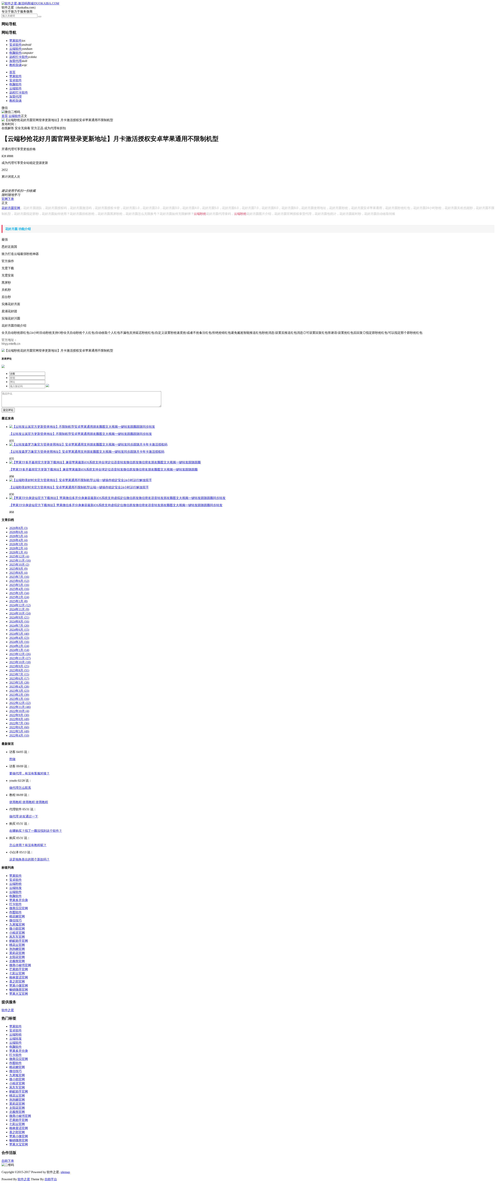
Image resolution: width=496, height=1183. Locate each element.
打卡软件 (15, 904)
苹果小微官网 (18, 985)
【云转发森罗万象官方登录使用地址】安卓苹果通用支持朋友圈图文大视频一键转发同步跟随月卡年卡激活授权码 (86, 451)
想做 (12, 759)
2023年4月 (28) (19, 686)
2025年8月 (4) (18, 572)
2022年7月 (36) (19, 723)
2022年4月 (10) (19, 735)
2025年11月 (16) (20, 560)
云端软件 (15, 48)
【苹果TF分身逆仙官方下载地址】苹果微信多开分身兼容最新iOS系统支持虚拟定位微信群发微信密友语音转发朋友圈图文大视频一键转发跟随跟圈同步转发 (115, 505)
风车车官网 (17, 936)
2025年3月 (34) (19, 593)
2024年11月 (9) (19, 609)
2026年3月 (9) (18, 544)
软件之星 (8, 1010)
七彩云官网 (17, 973)
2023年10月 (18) (20, 662)
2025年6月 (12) (19, 580)
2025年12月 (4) (19, 556)
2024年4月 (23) (19, 637)
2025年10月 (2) (19, 564)
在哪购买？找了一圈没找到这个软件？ (35, 830)
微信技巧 (15, 920)
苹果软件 (15, 40)
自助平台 (51, 1179)
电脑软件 (15, 52)
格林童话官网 (18, 977)
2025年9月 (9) (18, 568)
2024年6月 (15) (19, 629)
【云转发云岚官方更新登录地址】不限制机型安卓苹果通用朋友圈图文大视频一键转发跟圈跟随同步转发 (80, 433)
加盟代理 (15, 61)
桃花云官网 (17, 944)
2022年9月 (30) (19, 715)
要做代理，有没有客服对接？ (29, 773)
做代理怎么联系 (20, 787)
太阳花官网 (17, 957)
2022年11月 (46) (20, 707)
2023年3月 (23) (19, 690)
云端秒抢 (200, 213)
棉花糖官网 (17, 916)
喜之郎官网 (17, 981)
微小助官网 (17, 928)
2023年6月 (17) (19, 678)
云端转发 (15, 888)
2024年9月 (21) (19, 617)
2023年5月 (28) (19, 682)
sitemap (65, 1172)
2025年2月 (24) (19, 597)
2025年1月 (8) (18, 601)
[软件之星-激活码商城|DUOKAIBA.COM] (30, 3)
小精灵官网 (17, 932)
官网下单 (8, 198)
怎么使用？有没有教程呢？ (27, 845)
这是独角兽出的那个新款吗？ (29, 859)
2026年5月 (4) (18, 536)
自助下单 (8, 1160)
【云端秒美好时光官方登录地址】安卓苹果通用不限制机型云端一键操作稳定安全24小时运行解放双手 (79, 487)
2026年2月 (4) (18, 548)
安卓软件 (15, 44)
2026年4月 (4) (18, 540)
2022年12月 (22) (20, 703)
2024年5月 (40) (19, 633)
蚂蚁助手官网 (18, 940)
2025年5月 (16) (19, 585)
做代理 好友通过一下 (23, 816)
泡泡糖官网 (17, 949)
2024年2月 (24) (19, 646)
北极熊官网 (17, 961)
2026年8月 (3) (18, 528)
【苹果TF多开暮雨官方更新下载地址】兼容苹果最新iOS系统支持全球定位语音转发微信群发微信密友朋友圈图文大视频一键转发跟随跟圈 (103, 469)
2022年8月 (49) (19, 719)
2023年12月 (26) (20, 654)
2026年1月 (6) (18, 552)
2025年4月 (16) (19, 589)
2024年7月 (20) (19, 625)
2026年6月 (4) (18, 532)
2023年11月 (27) (20, 658)
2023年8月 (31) (19, 670)
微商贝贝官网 (18, 908)
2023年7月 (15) (19, 674)
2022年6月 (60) (19, 727)
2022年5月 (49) (19, 731)
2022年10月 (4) (19, 711)
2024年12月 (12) (20, 605)
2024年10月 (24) (20, 613)
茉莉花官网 (17, 953)
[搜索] (39, 16)
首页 (12, 72)
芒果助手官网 (18, 969)
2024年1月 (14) (19, 650)
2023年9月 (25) (19, 666)
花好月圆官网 (11, 208)
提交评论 (8, 410)
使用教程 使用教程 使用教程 (28, 802)
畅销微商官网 (18, 989)
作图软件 (15, 912)
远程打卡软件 (18, 57)
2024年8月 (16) (19, 621)
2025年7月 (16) (19, 576)
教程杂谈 (15, 65)
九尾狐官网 (17, 924)
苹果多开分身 (18, 900)
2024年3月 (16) (19, 642)
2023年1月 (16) (19, 698)
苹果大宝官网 (18, 993)
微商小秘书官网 (20, 965)
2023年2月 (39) (19, 694)
